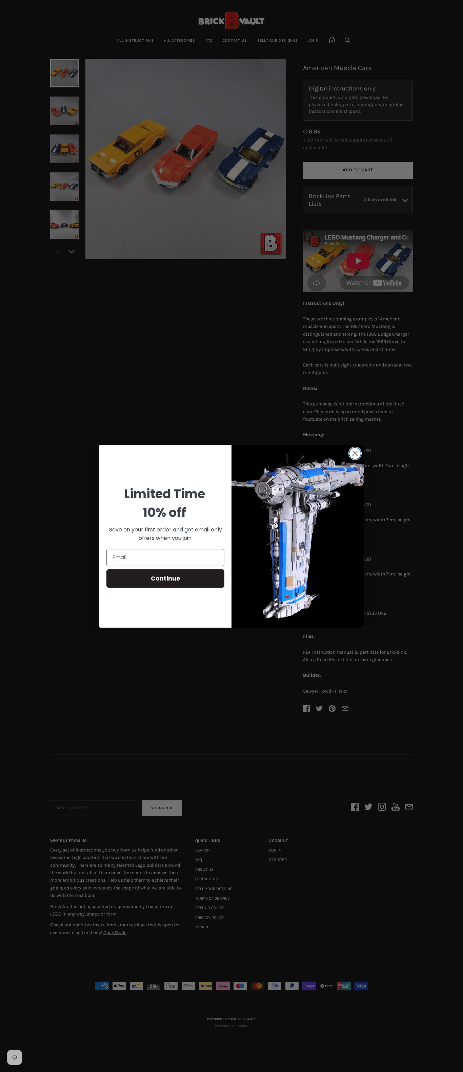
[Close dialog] (355, 453)
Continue (165, 578)
